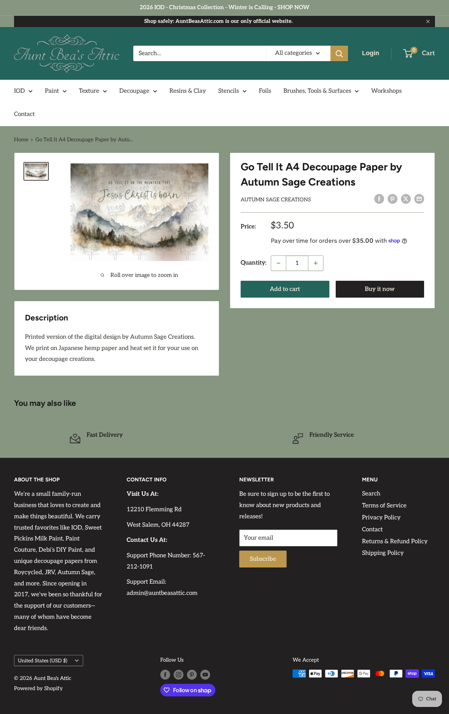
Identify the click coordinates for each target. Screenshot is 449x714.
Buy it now (380, 289)
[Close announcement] (428, 21)
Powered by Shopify (38, 688)
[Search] (339, 53)
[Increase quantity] (315, 263)
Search (371, 493)
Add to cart (285, 289)
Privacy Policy (381, 517)
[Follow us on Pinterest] (192, 674)
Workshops (386, 91)
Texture (89, 91)
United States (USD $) (42, 661)
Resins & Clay (187, 91)
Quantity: (254, 262)
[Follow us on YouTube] (205, 674)
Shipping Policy (383, 553)
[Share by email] (419, 199)
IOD (19, 91)
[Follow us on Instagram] (178, 674)
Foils (265, 91)
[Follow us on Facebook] (165, 674)
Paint (52, 91)
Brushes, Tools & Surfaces (317, 91)
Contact (24, 114)
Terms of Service (384, 505)
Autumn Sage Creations (276, 199)
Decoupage (134, 91)
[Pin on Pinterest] (392, 199)
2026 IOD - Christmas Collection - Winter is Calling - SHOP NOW (224, 7)
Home (21, 139)
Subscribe (263, 559)
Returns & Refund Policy (395, 541)
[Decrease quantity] (278, 263)
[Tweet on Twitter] (406, 199)
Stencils (228, 91)
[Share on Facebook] (379, 199)
